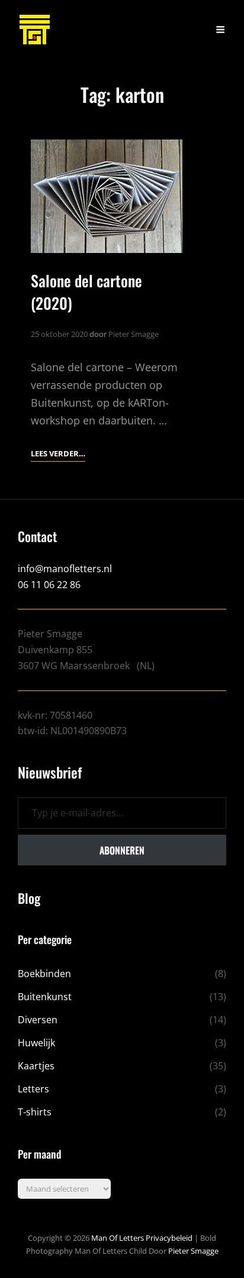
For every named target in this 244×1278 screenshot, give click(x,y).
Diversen (37, 1019)
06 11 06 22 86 (49, 584)
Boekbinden (44, 973)
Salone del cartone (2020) (86, 291)
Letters (33, 1088)
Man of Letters (117, 1237)
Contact (37, 536)
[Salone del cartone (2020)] (106, 196)
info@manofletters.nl (65, 568)
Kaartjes (36, 1065)
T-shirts (35, 1111)
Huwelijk (36, 1042)
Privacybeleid (169, 1237)
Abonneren (122, 850)
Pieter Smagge (133, 334)
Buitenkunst (45, 996)
